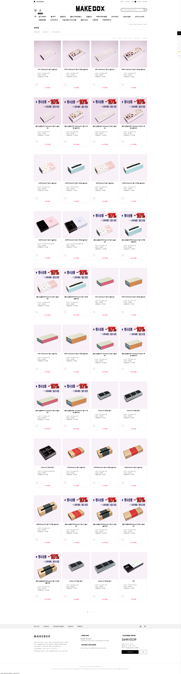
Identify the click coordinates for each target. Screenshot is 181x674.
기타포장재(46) (55, 32)
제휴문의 (80, 626)
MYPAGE (145, 1)
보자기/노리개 (139, 16)
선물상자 (89, 16)
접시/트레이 (42, 16)
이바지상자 (114, 16)
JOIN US (127, 1)
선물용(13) (46, 32)
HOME (131, 24)
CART (133, 1)
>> (93, 612)
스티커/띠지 (54, 20)
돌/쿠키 (53, 16)
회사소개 (36, 626)
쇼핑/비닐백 (127, 16)
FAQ (143, 652)
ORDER (139, 1)
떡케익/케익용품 (101, 16)
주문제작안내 (107, 20)
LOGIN (122, 1)
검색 (144, 10)
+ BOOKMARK (40, 1)
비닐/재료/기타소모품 (69, 20)
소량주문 (95, 20)
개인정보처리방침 (58, 626)
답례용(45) (37, 32)
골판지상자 (84, 20)
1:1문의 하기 (130, 652)
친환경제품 (42, 20)
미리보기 (36, 84)
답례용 (145, 24)
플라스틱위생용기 (76, 16)
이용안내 (70, 626)
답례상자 (63, 16)
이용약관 (46, 626)
